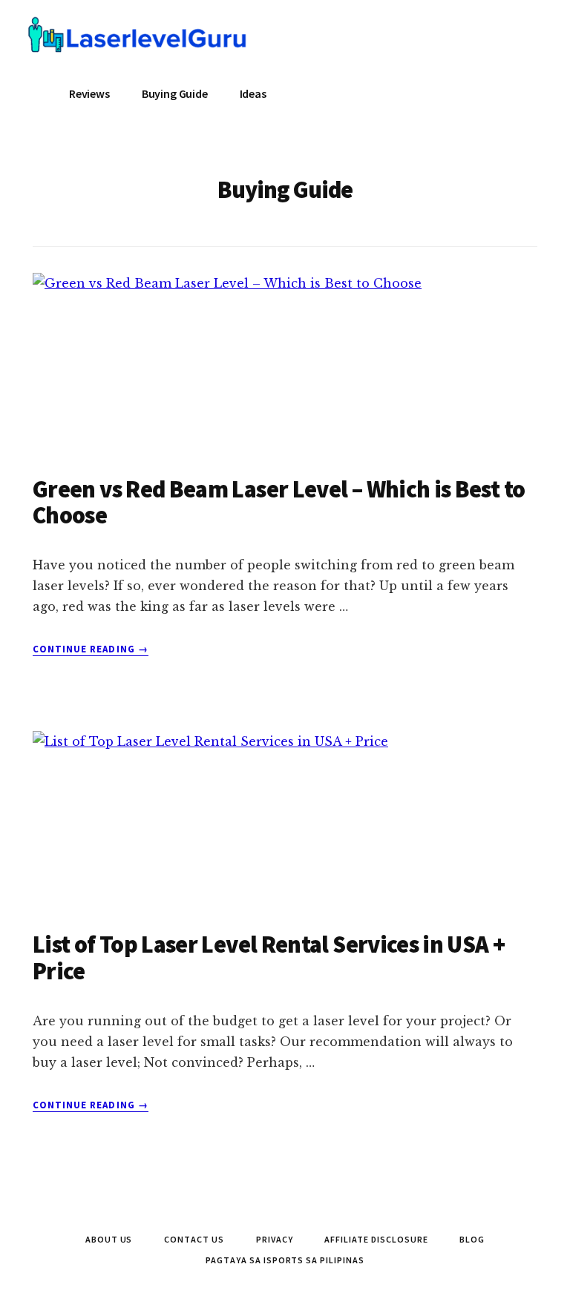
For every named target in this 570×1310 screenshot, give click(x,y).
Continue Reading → (90, 649)
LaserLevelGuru (139, 44)
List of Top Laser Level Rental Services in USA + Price (269, 957)
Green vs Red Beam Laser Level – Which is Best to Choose (279, 502)
